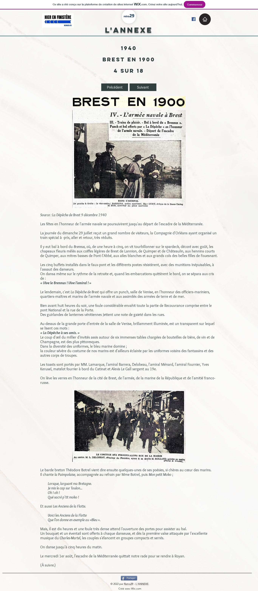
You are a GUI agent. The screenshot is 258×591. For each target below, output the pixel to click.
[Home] (205, 19)
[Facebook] (193, 19)
